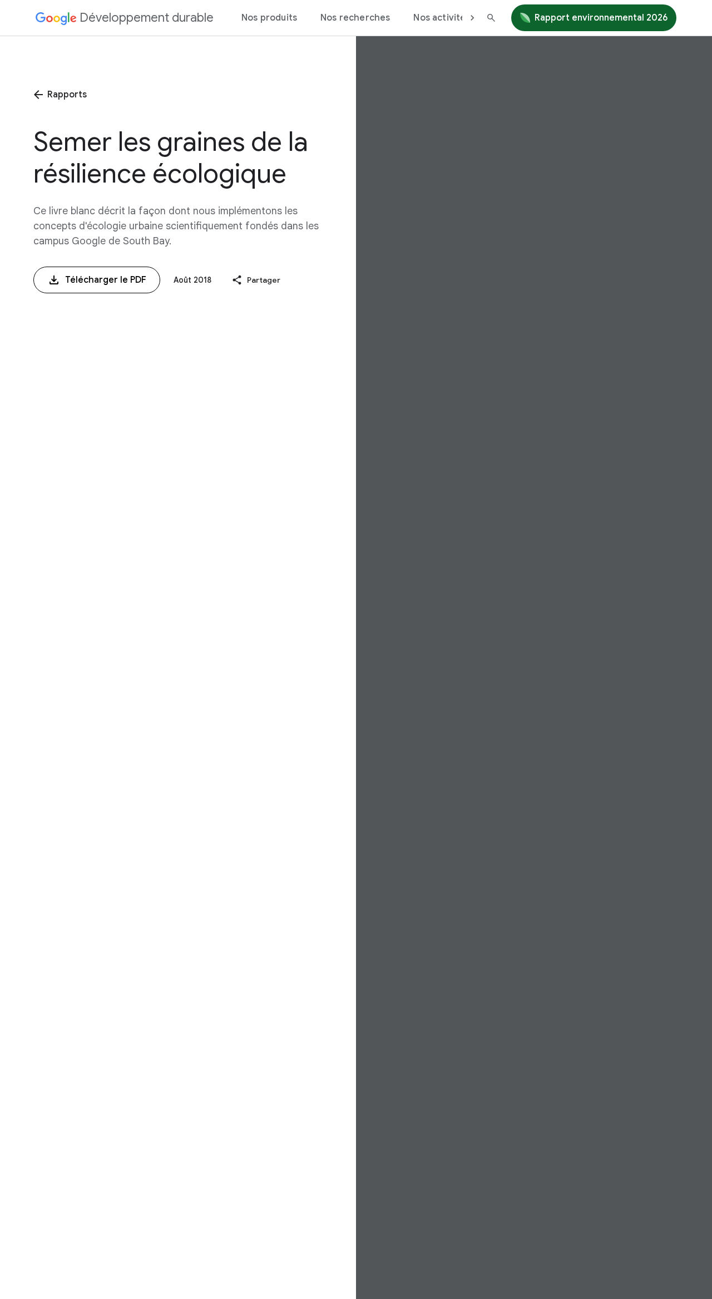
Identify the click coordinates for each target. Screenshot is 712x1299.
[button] (256, 280)
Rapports (67, 94)
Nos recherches (355, 17)
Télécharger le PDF (105, 280)
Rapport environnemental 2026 (601, 17)
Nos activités (441, 17)
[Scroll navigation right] (472, 18)
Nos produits (269, 17)
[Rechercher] (491, 18)
